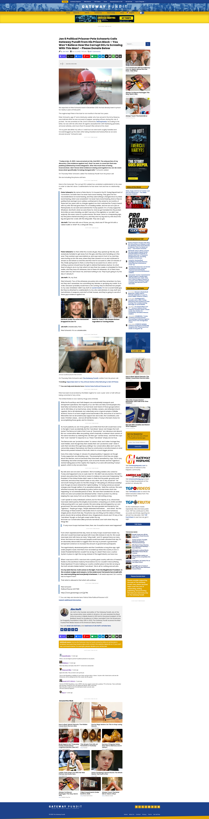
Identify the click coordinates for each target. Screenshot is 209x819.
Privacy (144, 814)
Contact (138, 814)
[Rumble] (149, 807)
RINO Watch (87, 1)
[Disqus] (90, 673)
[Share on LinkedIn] (103, 56)
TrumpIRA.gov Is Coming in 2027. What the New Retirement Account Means (141, 567)
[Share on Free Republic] (106, 56)
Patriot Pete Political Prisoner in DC (98, 386)
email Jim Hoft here (73, 626)
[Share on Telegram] (99, 56)
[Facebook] (146, 807)
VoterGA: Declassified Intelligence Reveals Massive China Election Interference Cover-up (138, 262)
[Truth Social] (136, 807)
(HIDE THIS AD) (108, 26)
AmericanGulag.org (136, 479)
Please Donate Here (138, 576)
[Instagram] (155, 807)
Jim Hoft (75, 609)
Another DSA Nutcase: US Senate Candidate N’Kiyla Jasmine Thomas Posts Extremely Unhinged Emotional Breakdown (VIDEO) (139, 269)
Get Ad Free (129, 1)
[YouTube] (158, 807)
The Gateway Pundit (90, 378)
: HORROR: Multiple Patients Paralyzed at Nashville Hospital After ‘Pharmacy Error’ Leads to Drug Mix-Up (139, 326)
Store (105, 1)
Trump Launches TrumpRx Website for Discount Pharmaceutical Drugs (139, 541)
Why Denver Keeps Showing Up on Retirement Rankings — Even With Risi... (140, 546)
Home (68, 13)
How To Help (111, 13)
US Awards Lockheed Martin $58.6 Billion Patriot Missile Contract (140, 551)
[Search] (148, 44)
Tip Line (65, 1)
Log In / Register (139, 1)
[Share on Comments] (110, 56)
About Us (76, 13)
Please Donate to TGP (116, 1)
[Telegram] (152, 807)
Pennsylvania (101, 122)
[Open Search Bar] (136, 13)
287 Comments (95, 52)
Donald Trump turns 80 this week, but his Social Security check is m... (140, 536)
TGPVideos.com (134, 492)
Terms (150, 814)
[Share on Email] (116, 56)
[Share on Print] (120, 56)
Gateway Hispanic (75, 1)
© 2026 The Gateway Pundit (57, 814)
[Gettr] (139, 807)
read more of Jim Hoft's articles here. (97, 626)
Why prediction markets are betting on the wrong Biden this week (141, 557)
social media (97, 288)
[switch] (142, 13)
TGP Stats (138, 524)
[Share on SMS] (113, 56)
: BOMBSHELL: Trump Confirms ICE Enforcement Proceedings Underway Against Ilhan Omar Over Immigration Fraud (139, 319)
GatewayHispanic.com (137, 466)
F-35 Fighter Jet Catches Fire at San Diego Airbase (141, 561)
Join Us (87, 13)
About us (131, 814)
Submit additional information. (70, 600)
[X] (142, 807)
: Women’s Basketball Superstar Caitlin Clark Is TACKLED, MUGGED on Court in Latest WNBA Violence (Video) (138, 294)
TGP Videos (97, 1)
